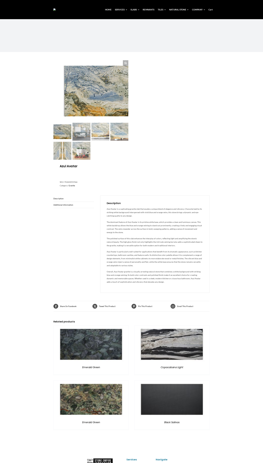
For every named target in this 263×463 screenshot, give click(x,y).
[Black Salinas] (171, 382)
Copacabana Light (172, 367)
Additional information (63, 205)
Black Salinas (172, 422)
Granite (71, 185)
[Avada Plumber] (67, 9)
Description (58, 198)
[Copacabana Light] (171, 327)
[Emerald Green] (91, 327)
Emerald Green (91, 367)
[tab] (73, 198)
